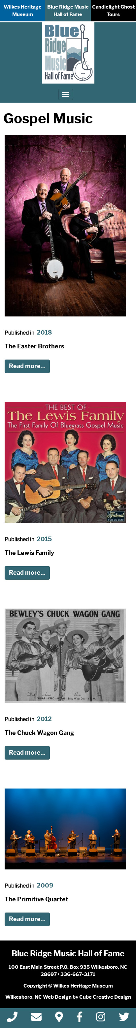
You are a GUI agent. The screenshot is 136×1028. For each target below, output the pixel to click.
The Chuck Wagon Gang (39, 733)
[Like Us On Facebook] (80, 1019)
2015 (44, 539)
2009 (45, 885)
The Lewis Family (29, 553)
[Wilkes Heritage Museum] (68, 53)
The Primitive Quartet (36, 899)
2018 (44, 332)
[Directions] (59, 1019)
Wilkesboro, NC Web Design (38, 997)
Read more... (27, 366)
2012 (44, 719)
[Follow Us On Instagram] (100, 1019)
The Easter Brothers (34, 346)
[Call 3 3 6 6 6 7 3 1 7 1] (12, 1019)
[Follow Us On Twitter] (124, 1019)
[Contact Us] (36, 1019)
